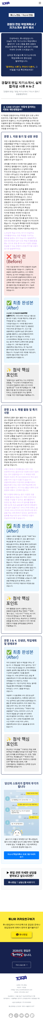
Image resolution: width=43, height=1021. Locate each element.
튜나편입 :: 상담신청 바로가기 (21, 882)
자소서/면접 (27, 15)
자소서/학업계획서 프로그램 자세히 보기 (21, 855)
